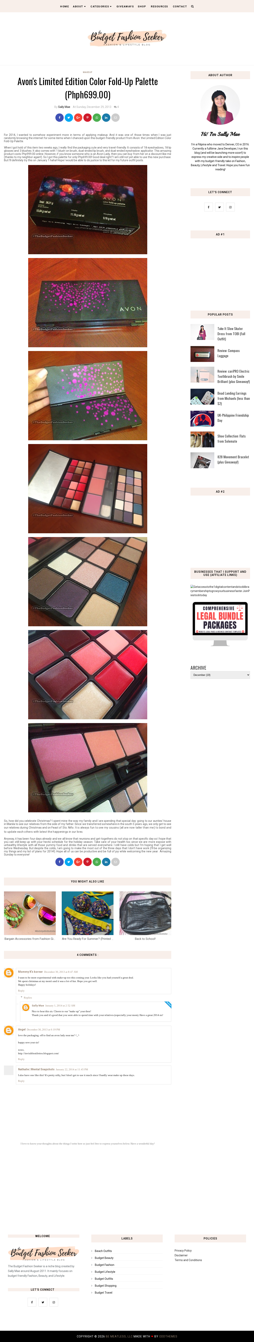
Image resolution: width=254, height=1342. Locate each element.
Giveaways (125, 6)
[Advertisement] (221, 269)
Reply (21, 990)
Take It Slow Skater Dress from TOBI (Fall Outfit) (231, 333)
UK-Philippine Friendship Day (233, 418)
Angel (22, 1029)
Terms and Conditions (188, 1260)
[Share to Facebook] (59, 117)
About (78, 6)
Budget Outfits (104, 1278)
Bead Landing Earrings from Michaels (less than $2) (233, 398)
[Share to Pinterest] (115, 117)
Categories (99, 6)
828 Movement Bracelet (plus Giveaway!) (233, 459)
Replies (28, 997)
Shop (142, 6)
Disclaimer (181, 1255)
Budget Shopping (105, 1285)
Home (64, 6)
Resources (159, 6)
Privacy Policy (183, 1250)
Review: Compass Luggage (228, 353)
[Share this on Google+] (78, 117)
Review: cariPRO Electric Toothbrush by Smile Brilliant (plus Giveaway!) (233, 376)
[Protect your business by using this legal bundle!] (220, 645)
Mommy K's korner (30, 971)
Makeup (87, 72)
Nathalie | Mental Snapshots (36, 1069)
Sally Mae (64, 106)
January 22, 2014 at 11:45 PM (72, 1069)
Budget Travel (103, 1292)
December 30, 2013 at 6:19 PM (43, 1029)
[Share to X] (69, 117)
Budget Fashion (104, 1264)
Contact (180, 6)
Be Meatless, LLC (119, 1336)
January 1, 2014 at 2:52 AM (60, 1005)
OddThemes (168, 1336)
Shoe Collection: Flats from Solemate (231, 439)
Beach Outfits (103, 1251)
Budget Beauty (104, 1258)
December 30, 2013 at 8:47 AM (61, 971)
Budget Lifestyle (105, 1271)
